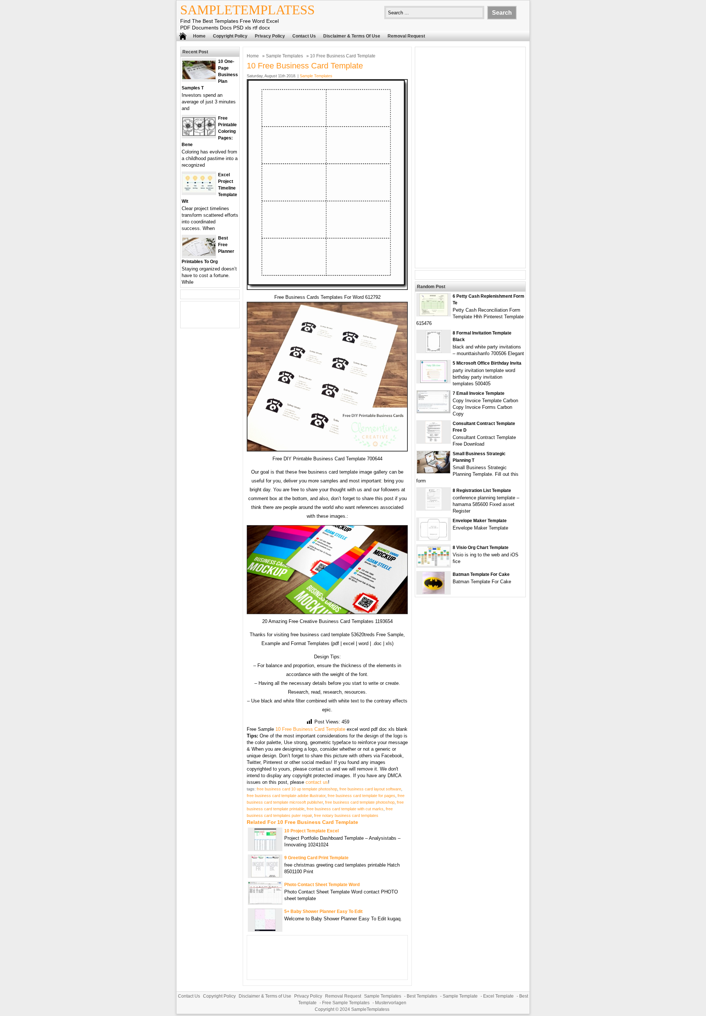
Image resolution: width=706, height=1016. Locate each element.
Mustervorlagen (390, 1002)
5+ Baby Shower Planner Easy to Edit (323, 911)
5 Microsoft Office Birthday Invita (487, 363)
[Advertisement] (470, 157)
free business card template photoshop (360, 802)
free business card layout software (370, 789)
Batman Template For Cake (481, 574)
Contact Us (304, 36)
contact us (317, 782)
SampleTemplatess (247, 10)
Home (199, 36)
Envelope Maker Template (480, 520)
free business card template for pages (361, 795)
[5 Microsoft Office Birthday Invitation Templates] (433, 381)
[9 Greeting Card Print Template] (265, 875)
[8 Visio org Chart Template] (433, 564)
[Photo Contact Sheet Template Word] (265, 902)
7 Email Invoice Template (478, 393)
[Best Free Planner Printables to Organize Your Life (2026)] (198, 254)
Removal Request (406, 36)
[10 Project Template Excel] (265, 849)
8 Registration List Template (482, 490)
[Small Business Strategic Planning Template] (433, 471)
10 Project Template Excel (311, 830)
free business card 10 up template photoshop (297, 789)
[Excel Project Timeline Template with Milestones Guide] (198, 191)
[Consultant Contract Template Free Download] (433, 441)
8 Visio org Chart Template (481, 547)
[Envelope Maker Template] (433, 538)
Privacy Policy (270, 36)
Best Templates (422, 996)
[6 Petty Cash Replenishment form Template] (434, 314)
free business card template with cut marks (345, 809)
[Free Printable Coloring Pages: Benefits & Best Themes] (198, 134)
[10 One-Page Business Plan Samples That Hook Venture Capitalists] (198, 77)
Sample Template (460, 996)
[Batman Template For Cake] (433, 592)
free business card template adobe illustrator (286, 795)
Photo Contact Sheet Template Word (322, 884)
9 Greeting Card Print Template (316, 857)
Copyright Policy (230, 36)
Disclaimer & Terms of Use (351, 36)
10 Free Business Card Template (310, 729)
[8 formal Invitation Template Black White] (434, 351)
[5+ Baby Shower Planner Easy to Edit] (265, 929)
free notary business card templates (346, 815)
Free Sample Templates (346, 1002)
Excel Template (498, 996)
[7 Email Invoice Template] (433, 411)
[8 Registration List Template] (433, 508)
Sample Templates (284, 56)
